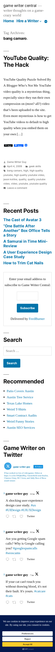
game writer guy (17, 493)
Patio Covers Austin (20, 391)
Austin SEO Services (21, 427)
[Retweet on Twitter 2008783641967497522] (15, 603)
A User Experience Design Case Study (27, 254)
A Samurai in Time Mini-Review (25, 243)
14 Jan (32, 494)
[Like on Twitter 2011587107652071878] (22, 517)
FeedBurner (37, 319)
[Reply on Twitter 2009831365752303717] (8, 560)
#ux (33, 505)
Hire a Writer (27, 21)
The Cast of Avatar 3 (22, 219)
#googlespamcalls (25, 548)
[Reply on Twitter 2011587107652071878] (8, 517)
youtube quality (38, 183)
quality (22, 179)
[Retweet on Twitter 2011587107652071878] (15, 517)
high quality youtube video (29, 175)
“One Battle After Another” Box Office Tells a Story (26, 230)
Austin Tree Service (20, 397)
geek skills (35, 166)
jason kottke (10, 179)
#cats (9, 596)
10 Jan (32, 532)
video (14, 183)
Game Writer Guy (16, 162)
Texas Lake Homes (19, 403)
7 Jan (32, 575)
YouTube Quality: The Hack (26, 61)
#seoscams (13, 553)
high (25, 170)
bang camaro (14, 170)
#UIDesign (13, 510)
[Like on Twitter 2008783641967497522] (22, 603)
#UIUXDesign (31, 510)
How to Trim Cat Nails (23, 263)
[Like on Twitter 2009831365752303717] (22, 560)
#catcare (40, 591)
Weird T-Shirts (16, 409)
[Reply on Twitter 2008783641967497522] (8, 603)
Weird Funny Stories (20, 421)
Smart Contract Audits (22, 415)
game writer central (20, 5)
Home (8, 21)
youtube (23, 183)
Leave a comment (17, 187)
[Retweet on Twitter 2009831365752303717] (15, 560)
